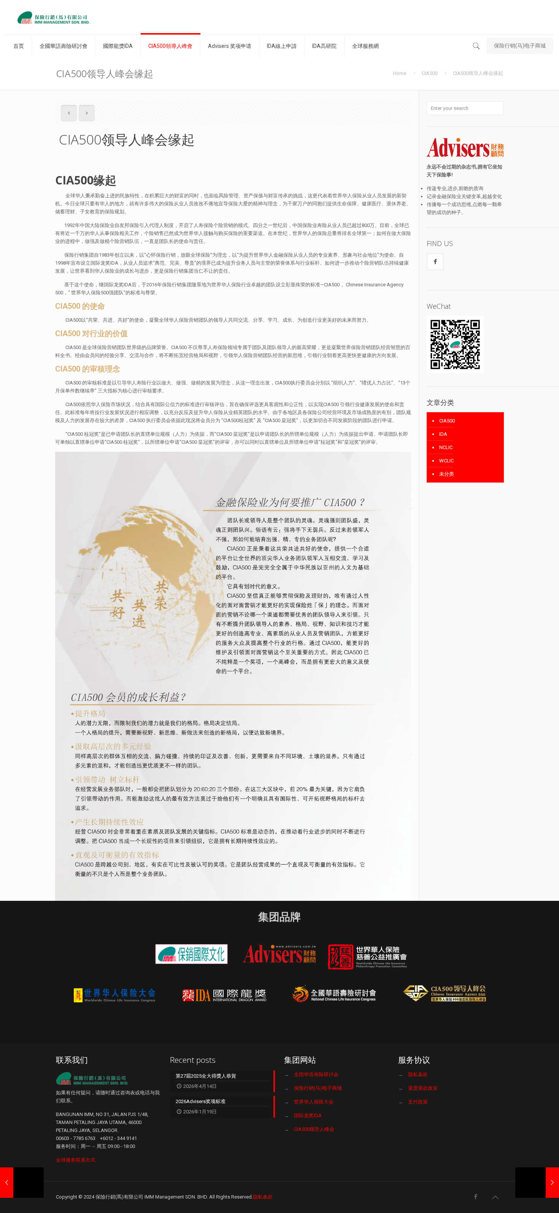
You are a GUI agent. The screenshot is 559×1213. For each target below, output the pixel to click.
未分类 (446, 474)
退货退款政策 (423, 1088)
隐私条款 (418, 1074)
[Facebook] (476, 1196)
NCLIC (446, 447)
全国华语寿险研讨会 (316, 1074)
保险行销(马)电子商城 (520, 46)
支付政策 (418, 1102)
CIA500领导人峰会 (314, 1129)
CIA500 (429, 73)
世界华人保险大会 (313, 1102)
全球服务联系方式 (75, 1160)
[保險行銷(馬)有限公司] (53, 17)
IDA (443, 434)
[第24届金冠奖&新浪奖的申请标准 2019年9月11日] (22, 1182)
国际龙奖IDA (308, 1115)
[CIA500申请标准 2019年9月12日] (537, 1182)
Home (399, 73)
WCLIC (446, 461)
